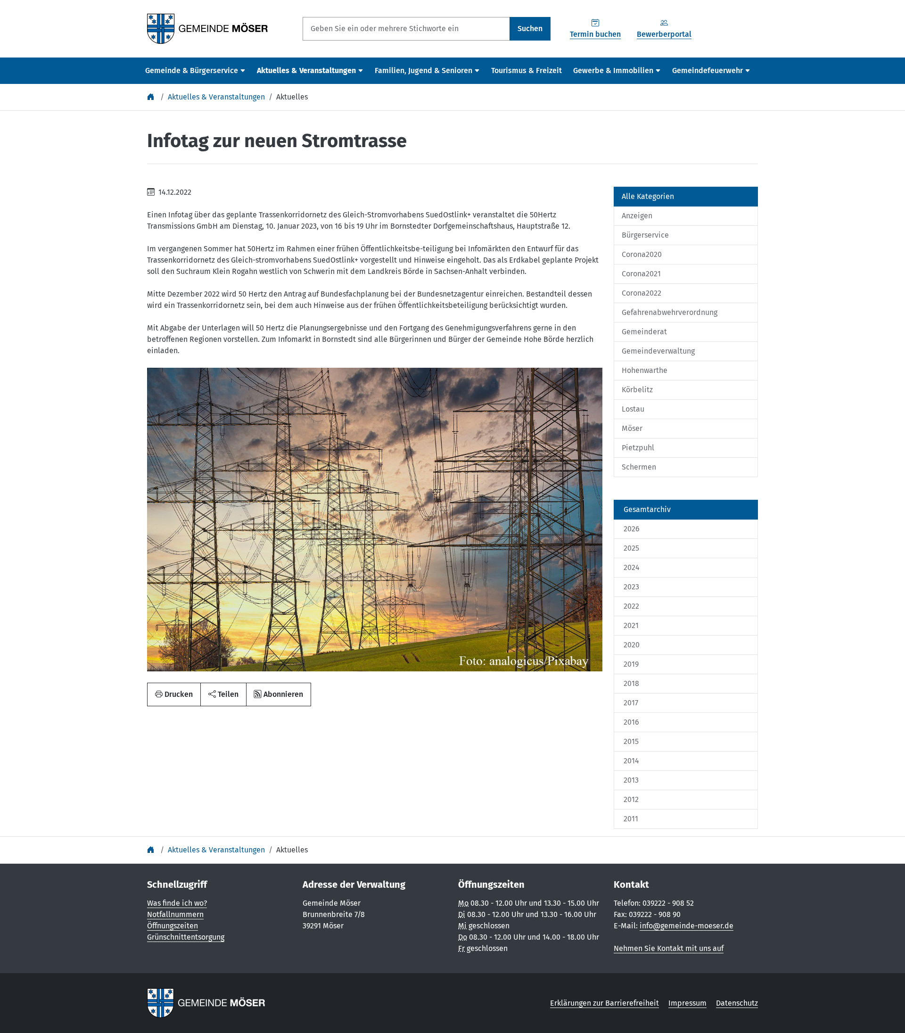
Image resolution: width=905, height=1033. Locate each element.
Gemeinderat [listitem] (644, 331)
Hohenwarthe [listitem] (644, 370)
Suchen (530, 28)
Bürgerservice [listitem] (645, 235)
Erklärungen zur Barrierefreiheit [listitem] (604, 1003)
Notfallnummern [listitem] (175, 914)
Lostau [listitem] (633, 409)
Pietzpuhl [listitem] (638, 447)
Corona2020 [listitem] (642, 254)
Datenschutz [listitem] (737, 1003)
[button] (223, 694)
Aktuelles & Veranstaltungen (216, 96)
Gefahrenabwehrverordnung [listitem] (669, 312)
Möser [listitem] (632, 428)
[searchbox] (406, 29)
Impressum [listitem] (687, 1003)
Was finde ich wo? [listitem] (177, 903)
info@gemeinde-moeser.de (686, 925)
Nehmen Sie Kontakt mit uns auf (669, 948)
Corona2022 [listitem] (641, 293)
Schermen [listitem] (639, 467)
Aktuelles (292, 96)
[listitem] (686, 510)
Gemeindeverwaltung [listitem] (658, 351)
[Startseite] (151, 96)
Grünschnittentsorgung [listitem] (185, 937)
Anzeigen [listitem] (637, 215)
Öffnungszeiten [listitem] (172, 925)
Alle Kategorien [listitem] (648, 196)
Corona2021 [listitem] (641, 273)
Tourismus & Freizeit (526, 70)
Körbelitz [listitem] (637, 389)
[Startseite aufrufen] (207, 28)
